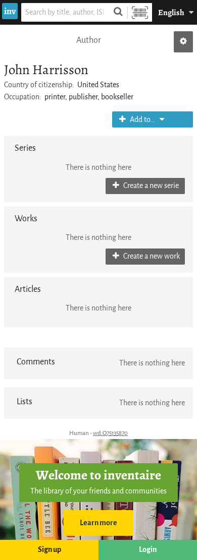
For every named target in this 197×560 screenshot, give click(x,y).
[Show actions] (183, 41)
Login (148, 549)
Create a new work (151, 256)
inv (10, 11)
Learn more (98, 523)
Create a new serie (150, 186)
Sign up (49, 549)
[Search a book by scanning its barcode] (140, 12)
